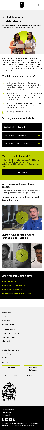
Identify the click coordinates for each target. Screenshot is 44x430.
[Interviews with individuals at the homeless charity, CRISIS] (22, 217)
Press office (6, 321)
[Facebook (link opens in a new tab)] (3, 419)
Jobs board (6, 341)
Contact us (11, 367)
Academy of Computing (10, 333)
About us (5, 317)
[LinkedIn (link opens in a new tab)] (6, 419)
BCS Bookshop (33, 376)
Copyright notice (7, 412)
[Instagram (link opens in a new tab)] (14, 419)
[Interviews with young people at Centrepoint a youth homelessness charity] (22, 255)
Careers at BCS (11, 376)
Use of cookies (6, 415)
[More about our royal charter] (9, 391)
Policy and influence (33, 369)
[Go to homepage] (22, 5)
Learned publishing (9, 337)
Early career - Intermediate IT (15, 135)
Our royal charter (8, 324)
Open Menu (4, 5)
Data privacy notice (8, 409)
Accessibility (6, 354)
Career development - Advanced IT (16, 144)
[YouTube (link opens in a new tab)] (10, 419)
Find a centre (22, 172)
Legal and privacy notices (11, 350)
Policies (4, 358)
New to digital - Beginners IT (14, 127)
